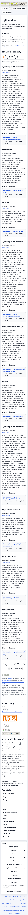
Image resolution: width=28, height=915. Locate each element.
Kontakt (14, 882)
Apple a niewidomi (8, 794)
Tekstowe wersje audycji (14, 864)
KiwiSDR (5, 382)
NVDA (4, 818)
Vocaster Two (7, 150)
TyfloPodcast (4, 2)
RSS (14, 861)
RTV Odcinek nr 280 (9, 557)
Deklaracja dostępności (14, 891)
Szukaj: (4, 707)
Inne (4, 803)
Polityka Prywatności (14, 878)
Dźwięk (5, 800)
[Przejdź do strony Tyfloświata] (14, 733)
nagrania (10, 678)
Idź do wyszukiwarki (19, 8)
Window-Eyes (7, 837)
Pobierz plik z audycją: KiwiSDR (13, 416)
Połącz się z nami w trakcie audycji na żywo (13, 887)
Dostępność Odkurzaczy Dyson (13, 327)
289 (11, 668)
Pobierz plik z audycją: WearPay (13, 231)
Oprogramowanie (8, 821)
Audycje (12, 854)
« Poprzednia (8, 665)
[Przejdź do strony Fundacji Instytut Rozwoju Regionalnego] (14, 725)
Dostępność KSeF (8, 609)
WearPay (5, 203)
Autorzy (12, 857)
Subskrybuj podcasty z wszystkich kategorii (12, 57)
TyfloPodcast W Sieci (13, 868)
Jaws (4, 809)
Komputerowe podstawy (10, 812)
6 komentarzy (6, 72)
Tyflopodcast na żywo (9, 831)
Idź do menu (7, 12)
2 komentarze (6, 432)
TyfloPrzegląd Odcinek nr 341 (13, 242)
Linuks (5, 815)
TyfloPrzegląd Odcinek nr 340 (13, 427)
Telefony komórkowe (9, 827)
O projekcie (14, 875)
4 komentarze (6, 247)
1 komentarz (6, 562)
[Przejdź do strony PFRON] (14, 729)
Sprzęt (5, 824)
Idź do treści (5, 8)
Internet (5, 806)
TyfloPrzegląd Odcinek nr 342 (13, 67)
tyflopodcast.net (6, 680)
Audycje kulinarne (8, 797)
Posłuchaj (13, 850)
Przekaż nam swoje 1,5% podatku (12, 712)
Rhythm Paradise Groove (11, 509)
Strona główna (14, 847)
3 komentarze (6, 208)
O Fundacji (14, 871)
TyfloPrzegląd (7, 834)
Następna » (18, 668)
